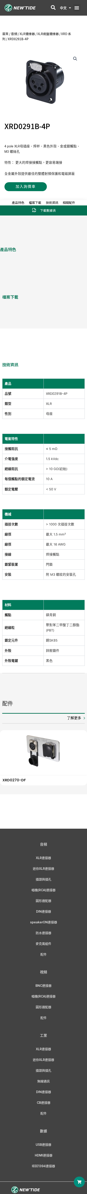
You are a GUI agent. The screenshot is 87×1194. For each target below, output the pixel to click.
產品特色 (18, 202)
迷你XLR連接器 (43, 868)
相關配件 (69, 202)
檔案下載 (35, 202)
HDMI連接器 (43, 1155)
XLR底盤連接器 (48, 33)
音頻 (14, 33)
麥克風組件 (43, 943)
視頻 (43, 972)
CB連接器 (43, 1102)
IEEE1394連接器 (43, 1166)
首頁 (5, 33)
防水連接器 (43, 933)
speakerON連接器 (43, 922)
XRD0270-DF (14, 780)
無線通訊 (43, 1081)
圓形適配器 (43, 901)
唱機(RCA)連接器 (43, 890)
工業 (43, 1035)
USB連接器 (43, 1144)
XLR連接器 (27, 33)
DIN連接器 (43, 911)
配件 (43, 954)
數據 (43, 1131)
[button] (77, 7)
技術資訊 (52, 202)
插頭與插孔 (43, 879)
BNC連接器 (43, 985)
